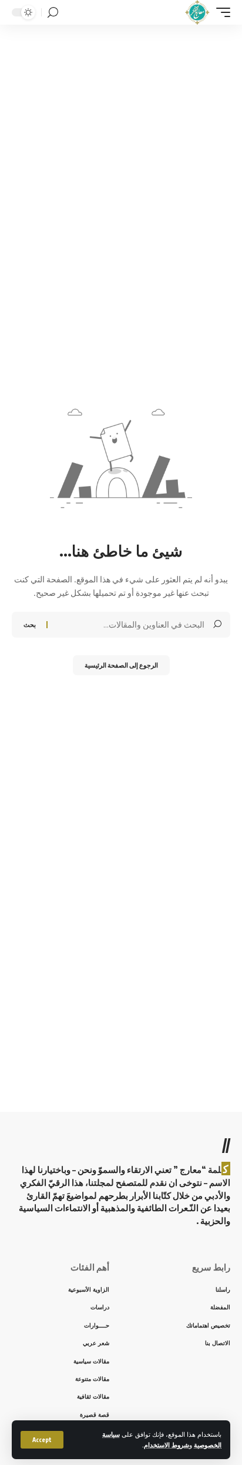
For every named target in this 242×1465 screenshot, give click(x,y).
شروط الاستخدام (166, 1445)
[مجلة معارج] (197, 12)
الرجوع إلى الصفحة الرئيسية (121, 665)
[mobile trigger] (220, 12)
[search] (53, 13)
